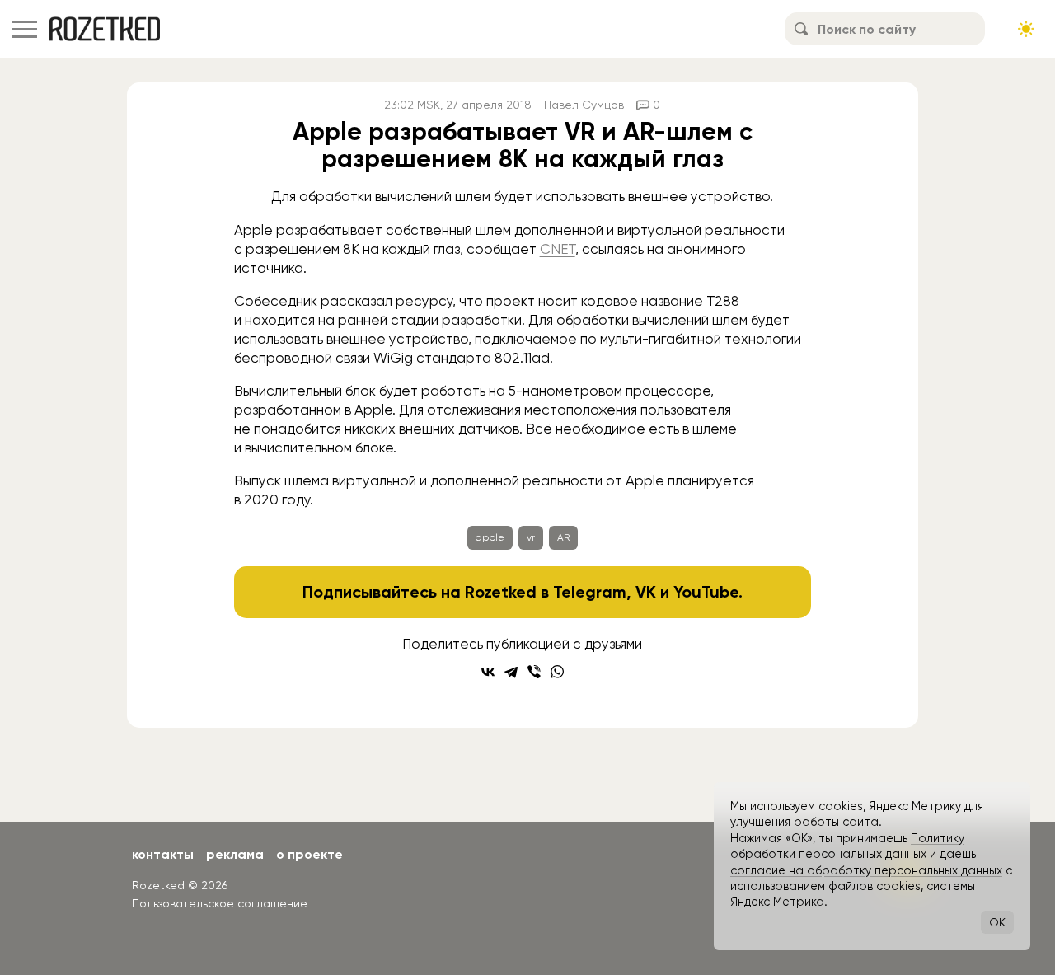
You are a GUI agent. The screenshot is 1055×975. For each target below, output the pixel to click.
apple (490, 537)
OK (997, 922)
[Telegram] (511, 672)
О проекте (309, 854)
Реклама (235, 854)
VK (645, 592)
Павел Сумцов (584, 104)
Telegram (589, 592)
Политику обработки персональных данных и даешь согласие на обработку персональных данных (866, 854)
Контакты (163, 854)
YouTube (705, 592)
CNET (557, 249)
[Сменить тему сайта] (1026, 28)
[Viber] (534, 672)
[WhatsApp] (557, 672)
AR (563, 537)
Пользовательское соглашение (219, 903)
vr (531, 537)
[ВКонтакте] (488, 672)
